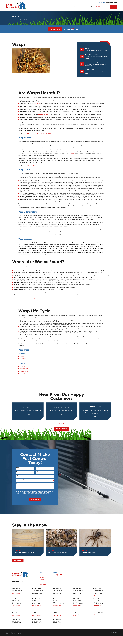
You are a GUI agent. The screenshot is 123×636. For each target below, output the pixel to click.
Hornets (22, 356)
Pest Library (43, 584)
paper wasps (84, 176)
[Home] (16, 5)
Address (17, 475)
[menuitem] (7, 633)
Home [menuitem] (70, 6)
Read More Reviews (61, 428)
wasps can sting (37, 103)
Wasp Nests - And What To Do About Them (27, 299)
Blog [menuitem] (106, 6)
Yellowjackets (23, 360)
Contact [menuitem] (76, 6)
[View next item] (63, 423)
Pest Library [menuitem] (99, 6)
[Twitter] (61, 575)
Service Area (43, 582)
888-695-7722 (111, 2)
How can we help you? (19, 483)
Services (42, 579)
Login (113, 6)
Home (41, 574)
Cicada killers (23, 366)
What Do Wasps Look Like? (38, 133)
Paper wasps (23, 358)
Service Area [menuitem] (90, 6)
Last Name (37, 467)
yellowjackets (71, 153)
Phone (17, 471)
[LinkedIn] (65, 575)
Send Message (35, 499)
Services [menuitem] (83, 6)
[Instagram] (57, 575)
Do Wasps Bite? (27, 133)
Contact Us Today (55, 29)
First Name (18, 467)
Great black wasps (24, 368)
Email (37, 471)
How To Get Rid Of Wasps (30, 165)
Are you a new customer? (20, 479)
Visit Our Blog (17, 560)
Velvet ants (22, 373)
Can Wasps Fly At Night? (51, 133)
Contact (42, 577)
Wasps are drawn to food (43, 114)
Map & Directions (16, 593)
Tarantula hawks (24, 371)
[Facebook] (53, 575)
